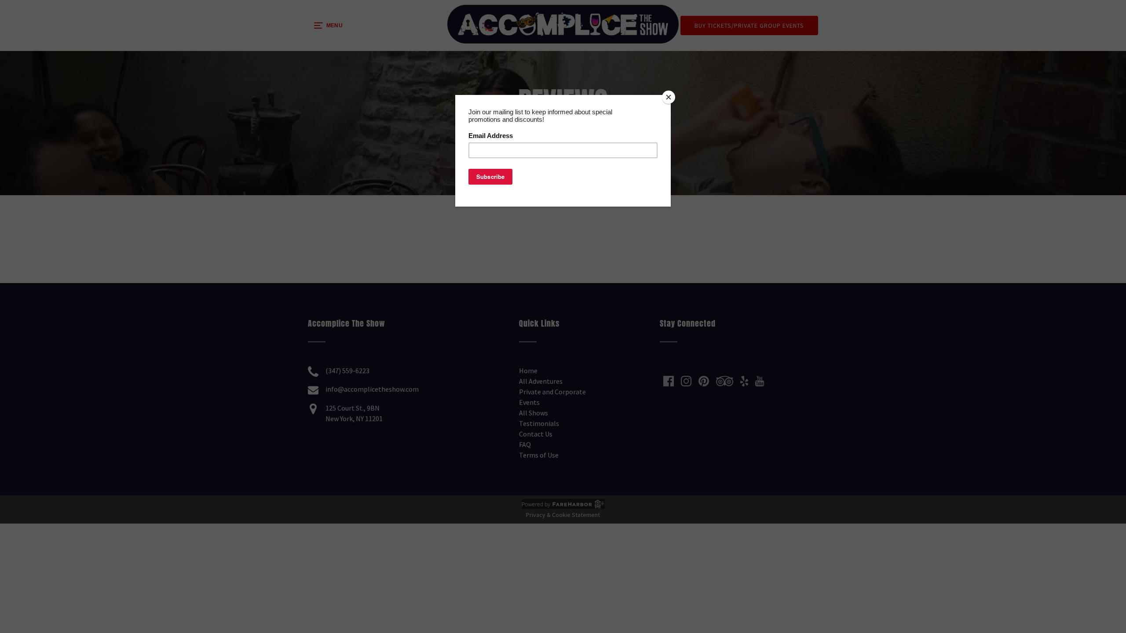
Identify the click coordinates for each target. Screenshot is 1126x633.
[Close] (668, 97)
